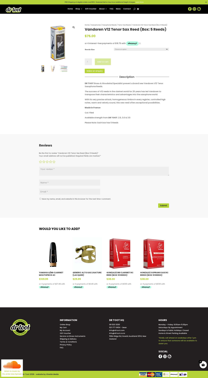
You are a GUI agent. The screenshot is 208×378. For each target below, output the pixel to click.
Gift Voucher (90, 9)
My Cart (63, 327)
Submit (163, 205)
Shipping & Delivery (68, 339)
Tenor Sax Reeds (124, 25)
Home (70, 9)
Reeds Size (90, 49)
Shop (77, 9)
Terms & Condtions (68, 342)
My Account (65, 330)
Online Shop (65, 324)
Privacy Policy (66, 345)
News (118, 9)
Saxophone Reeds (109, 25)
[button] (74, 27)
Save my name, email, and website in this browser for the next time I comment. (76, 199)
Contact (127, 9)
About (102, 9)
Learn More (139, 2)
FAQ (111, 9)
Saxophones (96, 25)
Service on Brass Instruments (72, 336)
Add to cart (102, 61)
